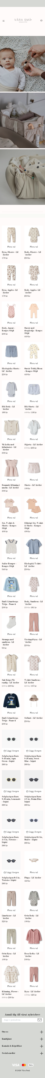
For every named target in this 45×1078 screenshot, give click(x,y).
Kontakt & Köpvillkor (12, 1046)
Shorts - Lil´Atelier (33, 485)
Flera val (11, 247)
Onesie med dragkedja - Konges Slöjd (33, 330)
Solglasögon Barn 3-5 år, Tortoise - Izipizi (10, 840)
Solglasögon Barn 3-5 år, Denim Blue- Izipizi (33, 799)
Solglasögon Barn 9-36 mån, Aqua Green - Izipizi (10, 758)
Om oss (5, 1032)
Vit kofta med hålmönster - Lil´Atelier (9, 447)
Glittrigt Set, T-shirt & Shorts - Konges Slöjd (33, 525)
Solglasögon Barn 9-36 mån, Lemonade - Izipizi (11, 799)
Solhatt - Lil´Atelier (33, 718)
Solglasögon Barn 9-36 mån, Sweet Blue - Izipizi (32, 758)
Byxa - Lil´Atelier (32, 992)
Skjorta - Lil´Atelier (33, 445)
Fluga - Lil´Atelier (32, 878)
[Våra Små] (23, 21)
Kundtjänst (7, 1039)
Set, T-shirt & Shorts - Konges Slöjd (9, 525)
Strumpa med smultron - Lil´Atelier (8, 642)
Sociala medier (8, 1053)
